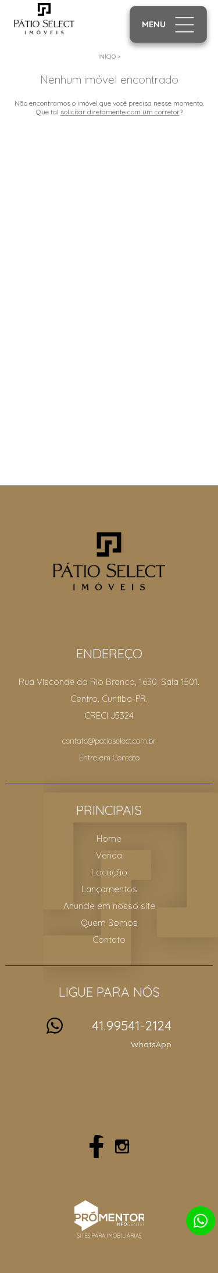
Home (109, 838)
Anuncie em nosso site (109, 905)
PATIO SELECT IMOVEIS (109, 561)
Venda (109, 855)
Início (107, 56)
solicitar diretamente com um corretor (120, 111)
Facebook (96, 1146)
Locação (109, 872)
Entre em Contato (109, 757)
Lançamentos (109, 889)
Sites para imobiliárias (109, 1235)
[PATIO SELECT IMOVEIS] (59, 18)
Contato (109, 939)
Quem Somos (109, 922)
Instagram (122, 1146)
